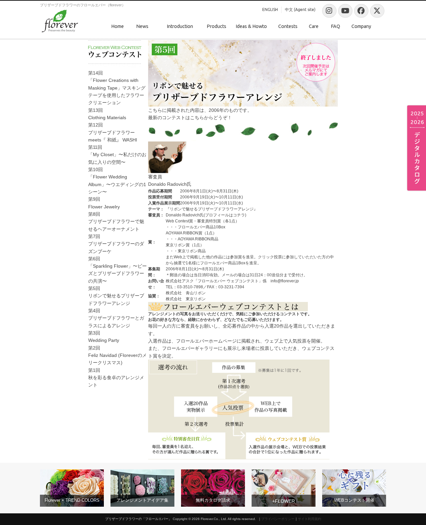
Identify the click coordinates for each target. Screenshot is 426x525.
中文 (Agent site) (300, 9)
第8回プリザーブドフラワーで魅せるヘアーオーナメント (116, 221)
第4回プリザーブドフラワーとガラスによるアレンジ (116, 318)
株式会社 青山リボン (186, 293)
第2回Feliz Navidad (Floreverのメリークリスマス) (117, 355)
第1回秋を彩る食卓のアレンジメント (116, 378)
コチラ (239, 215)
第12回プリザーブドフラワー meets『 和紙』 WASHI (112, 132)
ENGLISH (270, 9)
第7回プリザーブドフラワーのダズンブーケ (116, 244)
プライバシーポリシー (278, 519)
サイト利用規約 (309, 519)
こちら (197, 117)
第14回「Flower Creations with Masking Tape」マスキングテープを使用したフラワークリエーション (116, 87)
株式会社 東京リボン (186, 299)
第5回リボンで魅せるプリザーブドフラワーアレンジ (116, 296)
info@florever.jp (285, 281)
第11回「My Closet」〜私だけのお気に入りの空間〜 (117, 154)
